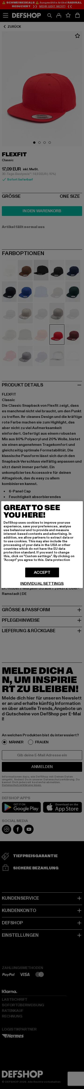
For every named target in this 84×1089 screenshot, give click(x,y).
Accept (42, 572)
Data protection (57, 559)
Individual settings (42, 583)
